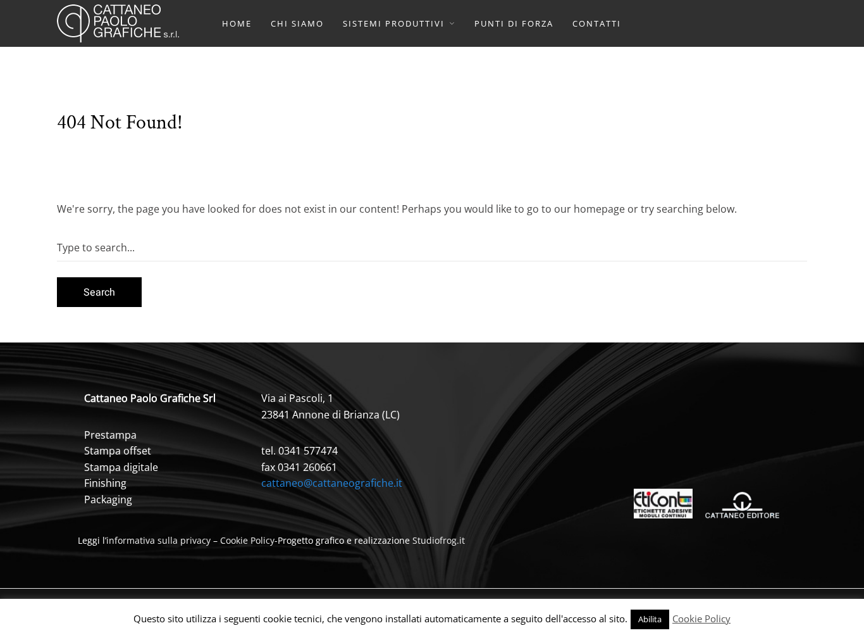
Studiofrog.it (438, 540)
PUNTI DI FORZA (513, 23)
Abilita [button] (650, 619)
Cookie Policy (247, 540)
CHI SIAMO (297, 23)
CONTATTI (596, 23)
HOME (237, 23)
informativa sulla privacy (158, 540)
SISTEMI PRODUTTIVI (394, 23)
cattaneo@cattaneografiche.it (331, 483)
